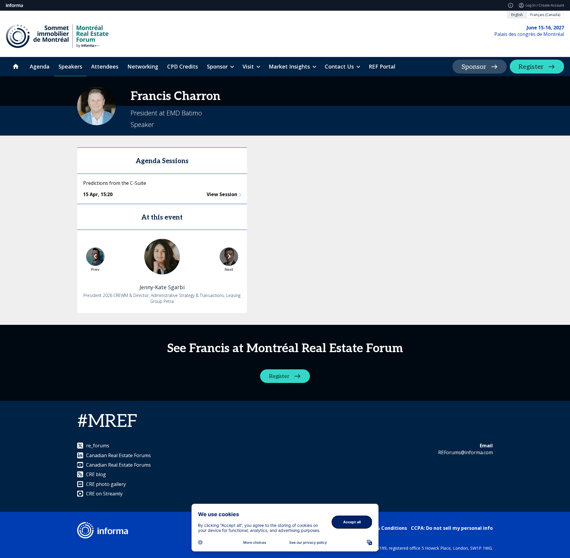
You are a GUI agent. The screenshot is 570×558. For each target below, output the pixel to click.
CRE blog (96, 474)
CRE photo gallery (106, 484)
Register (531, 67)
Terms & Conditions (383, 528)
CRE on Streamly (104, 493)
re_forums (97, 445)
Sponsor (473, 67)
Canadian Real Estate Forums (118, 455)
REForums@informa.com (465, 452)
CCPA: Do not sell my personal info (452, 528)
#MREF (107, 421)
